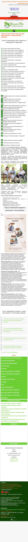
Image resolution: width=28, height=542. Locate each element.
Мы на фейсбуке (4, 516)
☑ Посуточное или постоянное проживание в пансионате (11, 485)
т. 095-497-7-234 (4, 511)
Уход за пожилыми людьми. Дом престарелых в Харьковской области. (12, 35)
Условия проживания (8, 360)
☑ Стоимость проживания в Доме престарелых (9, 483)
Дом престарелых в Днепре (10, 392)
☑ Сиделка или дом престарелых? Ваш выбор (9, 488)
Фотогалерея (5, 366)
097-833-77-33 (14, 9)
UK (13, 15)
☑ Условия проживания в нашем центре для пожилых (11, 484)
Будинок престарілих (8, 379)
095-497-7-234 (14, 8)
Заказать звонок (14, 16)
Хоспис (3, 376)
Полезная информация (12, 352)
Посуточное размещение (9, 363)
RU (15, 15)
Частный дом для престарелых (11, 358)
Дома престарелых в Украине (10, 371)
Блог (2, 384)
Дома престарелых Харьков (10, 390)
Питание (4, 368)
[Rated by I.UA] (14, 520)
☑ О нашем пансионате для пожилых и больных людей (11, 486)
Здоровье (4, 397)
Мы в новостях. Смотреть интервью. (7, 515)
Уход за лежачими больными (10, 374)
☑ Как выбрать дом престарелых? (7, 487)
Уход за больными (7, 387)
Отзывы (4, 382)
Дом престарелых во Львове (10, 395)
